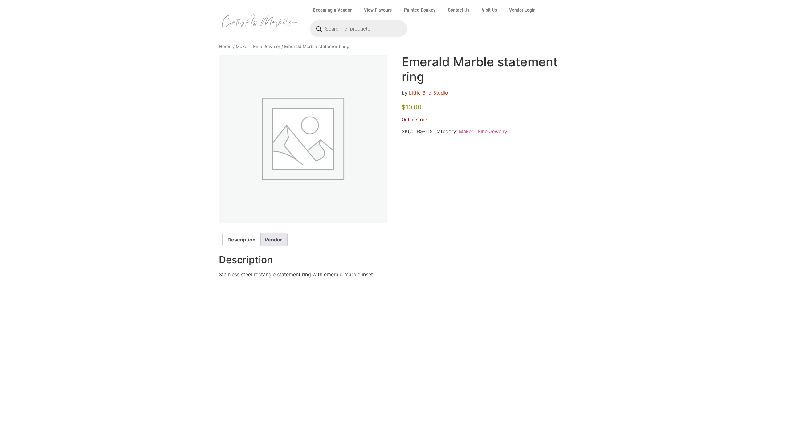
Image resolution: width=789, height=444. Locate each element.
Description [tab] (241, 239)
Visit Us (489, 10)
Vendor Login (522, 10)
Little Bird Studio (428, 93)
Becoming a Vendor (332, 10)
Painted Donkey (419, 10)
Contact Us (458, 10)
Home (225, 46)
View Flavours (378, 10)
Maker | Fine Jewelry (258, 46)
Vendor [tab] (273, 239)
